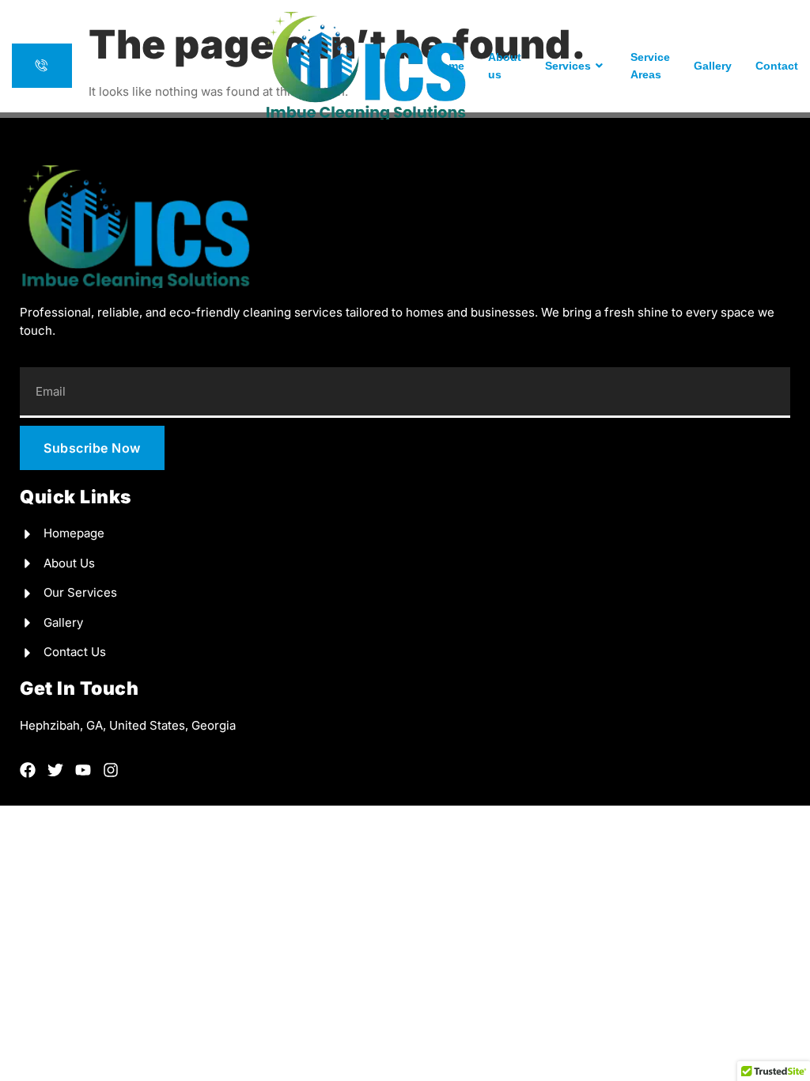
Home (448, 65)
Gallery (713, 65)
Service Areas (650, 66)
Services (568, 65)
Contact (776, 65)
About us (504, 66)
